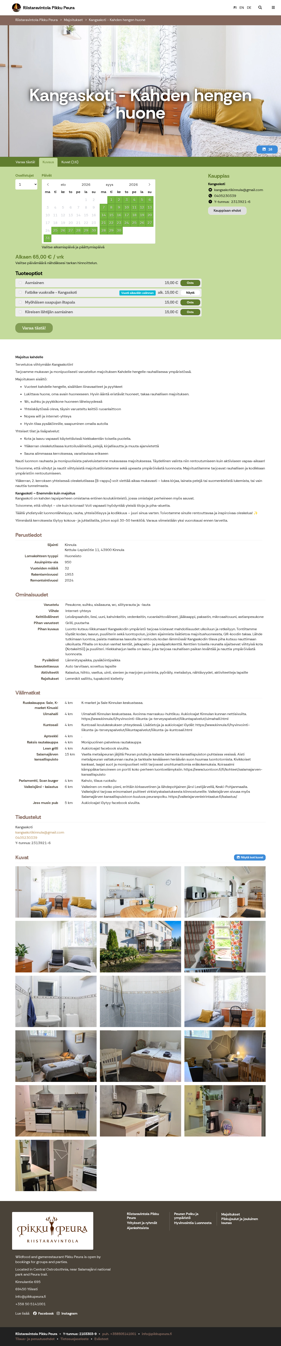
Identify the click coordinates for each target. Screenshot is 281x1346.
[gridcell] (47, 200)
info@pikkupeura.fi (157, 1334)
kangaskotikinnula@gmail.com (39, 832)
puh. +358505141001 (119, 1334)
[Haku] (260, 7)
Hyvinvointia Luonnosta (193, 1223)
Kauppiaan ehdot (227, 210)
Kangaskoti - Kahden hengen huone (117, 20)
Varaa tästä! (25, 162)
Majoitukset (73, 20)
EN (242, 7)
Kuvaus (48, 162)
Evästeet (101, 1339)
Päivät (47, 175)
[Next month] (149, 185)
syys (109, 184)
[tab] (108, 283)
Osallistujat (24, 175)
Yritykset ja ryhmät (142, 1223)
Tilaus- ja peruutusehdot (35, 1339)
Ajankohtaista (138, 1228)
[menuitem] (260, 7)
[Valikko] (273, 7)
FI (235, 7)
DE (249, 7)
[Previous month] (48, 185)
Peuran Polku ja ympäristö (186, 1216)
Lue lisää (22, 1313)
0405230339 (26, 837)
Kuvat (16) (69, 162)
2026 (86, 184)
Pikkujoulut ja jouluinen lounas (239, 1221)
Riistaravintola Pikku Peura (36, 20)
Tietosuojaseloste (74, 1339)
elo (63, 184)
